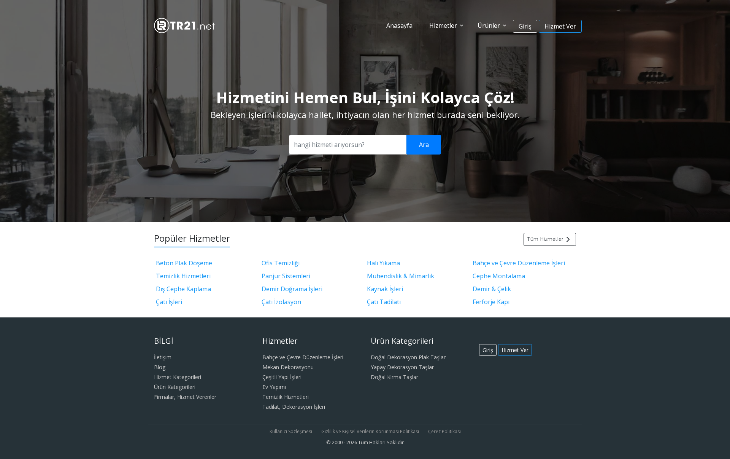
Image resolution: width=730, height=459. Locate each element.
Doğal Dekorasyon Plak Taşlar (408, 357)
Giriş (525, 26)
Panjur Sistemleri (286, 276)
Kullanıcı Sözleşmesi (291, 431)
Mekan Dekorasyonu (288, 367)
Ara (424, 144)
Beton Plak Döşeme (184, 263)
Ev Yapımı (274, 386)
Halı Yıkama (383, 263)
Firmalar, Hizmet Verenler (185, 396)
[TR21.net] (184, 25)
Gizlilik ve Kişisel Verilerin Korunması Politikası (370, 431)
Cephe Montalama (499, 276)
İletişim (162, 357)
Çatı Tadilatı (384, 302)
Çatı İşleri (169, 302)
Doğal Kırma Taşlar (394, 377)
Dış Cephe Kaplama (183, 289)
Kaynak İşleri (385, 289)
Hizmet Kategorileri (177, 377)
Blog (159, 367)
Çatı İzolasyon (281, 302)
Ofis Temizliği (281, 263)
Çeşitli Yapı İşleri (282, 377)
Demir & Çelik (492, 289)
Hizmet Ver (560, 26)
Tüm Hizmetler (545, 238)
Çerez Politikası (444, 431)
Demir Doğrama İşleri (292, 289)
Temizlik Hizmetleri (183, 276)
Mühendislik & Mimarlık (400, 276)
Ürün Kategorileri (174, 386)
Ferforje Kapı (491, 302)
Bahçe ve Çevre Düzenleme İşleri (519, 263)
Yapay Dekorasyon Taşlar (402, 367)
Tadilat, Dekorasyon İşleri (293, 406)
